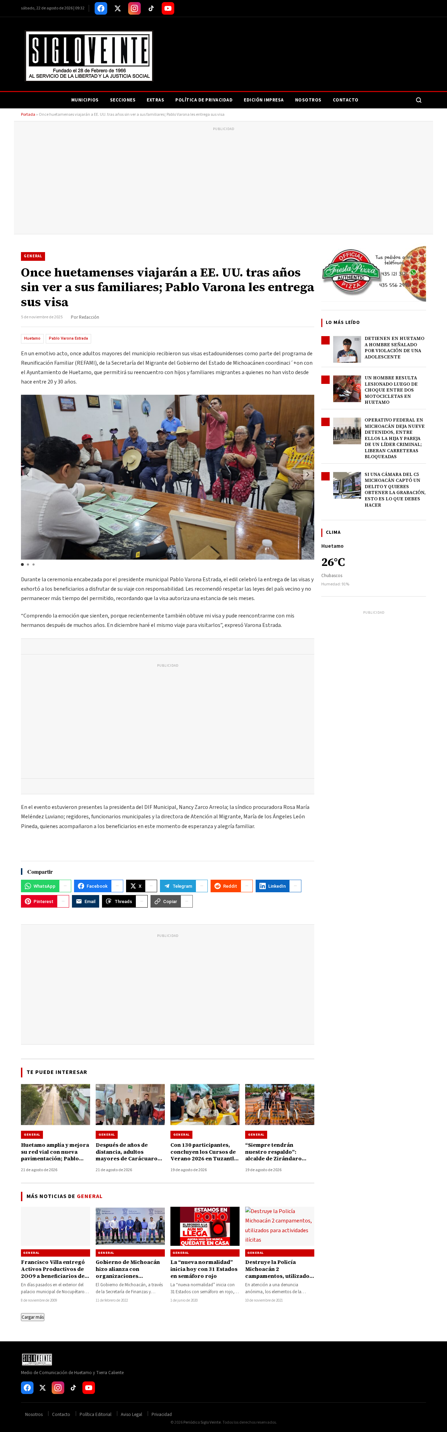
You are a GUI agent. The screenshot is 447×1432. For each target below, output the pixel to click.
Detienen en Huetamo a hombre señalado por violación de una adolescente (394, 347)
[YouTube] (168, 8)
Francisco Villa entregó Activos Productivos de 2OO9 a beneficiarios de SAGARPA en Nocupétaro (54, 1272)
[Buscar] (418, 100)
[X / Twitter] (117, 8)
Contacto (346, 100)
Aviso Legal (131, 1414)
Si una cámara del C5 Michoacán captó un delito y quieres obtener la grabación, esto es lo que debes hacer (395, 489)
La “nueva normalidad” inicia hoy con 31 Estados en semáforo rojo (203, 1269)
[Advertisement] (223, 181)
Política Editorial (95, 1414)
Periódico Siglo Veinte (202, 1422)
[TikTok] (151, 8)
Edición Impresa (264, 100)
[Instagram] (134, 8)
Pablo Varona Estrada (68, 338)
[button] (308, 474)
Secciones (123, 100)
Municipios (85, 100)
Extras (155, 100)
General (33, 256)
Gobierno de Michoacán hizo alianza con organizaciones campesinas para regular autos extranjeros (129, 1276)
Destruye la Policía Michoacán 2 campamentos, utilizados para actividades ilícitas (278, 1272)
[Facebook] (101, 8)
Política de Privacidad (204, 100)
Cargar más (33, 1317)
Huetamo (32, 338)
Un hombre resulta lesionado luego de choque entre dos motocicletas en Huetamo (391, 390)
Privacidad (162, 1414)
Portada (28, 115)
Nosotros (308, 100)
